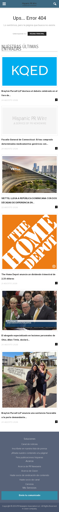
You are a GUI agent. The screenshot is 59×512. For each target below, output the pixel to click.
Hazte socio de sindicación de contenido (29, 475)
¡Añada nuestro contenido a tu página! (29, 453)
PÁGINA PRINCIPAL (37, 34)
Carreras (29, 484)
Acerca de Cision (29, 471)
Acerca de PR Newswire (29, 466)
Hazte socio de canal (29, 480)
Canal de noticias (29, 444)
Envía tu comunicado (29, 495)
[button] (55, 4)
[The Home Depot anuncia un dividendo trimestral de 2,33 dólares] (29, 242)
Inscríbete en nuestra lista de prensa (29, 449)
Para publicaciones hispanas (29, 457)
